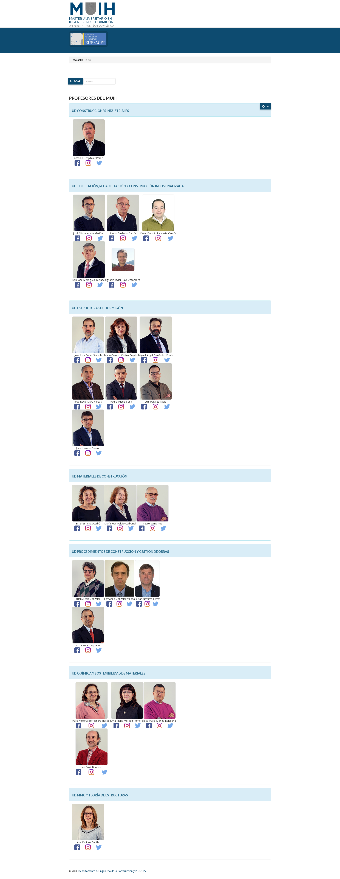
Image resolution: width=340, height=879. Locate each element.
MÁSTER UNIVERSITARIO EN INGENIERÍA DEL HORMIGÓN (91, 20)
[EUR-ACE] (88, 38)
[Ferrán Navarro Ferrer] (147, 578)
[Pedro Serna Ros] (152, 503)
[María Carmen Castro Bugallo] (121, 334)
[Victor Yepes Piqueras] (88, 624)
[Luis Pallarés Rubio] (156, 381)
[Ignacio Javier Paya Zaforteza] (123, 259)
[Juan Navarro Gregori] (88, 427)
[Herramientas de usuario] (265, 106)
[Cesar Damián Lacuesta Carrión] (158, 212)
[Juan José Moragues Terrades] (89, 259)
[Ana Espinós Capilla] (88, 822)
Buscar (75, 81)
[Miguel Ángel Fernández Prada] (156, 334)
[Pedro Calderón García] (123, 212)
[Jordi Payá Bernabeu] (91, 746)
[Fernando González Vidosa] (119, 578)
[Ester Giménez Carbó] (88, 503)
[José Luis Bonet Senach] (88, 334)
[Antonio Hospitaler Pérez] (89, 137)
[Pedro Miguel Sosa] (121, 381)
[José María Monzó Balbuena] (159, 700)
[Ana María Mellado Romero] (127, 700)
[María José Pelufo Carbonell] (120, 503)
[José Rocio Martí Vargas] (88, 381)
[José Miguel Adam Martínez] (89, 212)
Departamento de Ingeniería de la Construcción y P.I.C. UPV (112, 871)
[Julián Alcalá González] (88, 578)
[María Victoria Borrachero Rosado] (91, 700)
